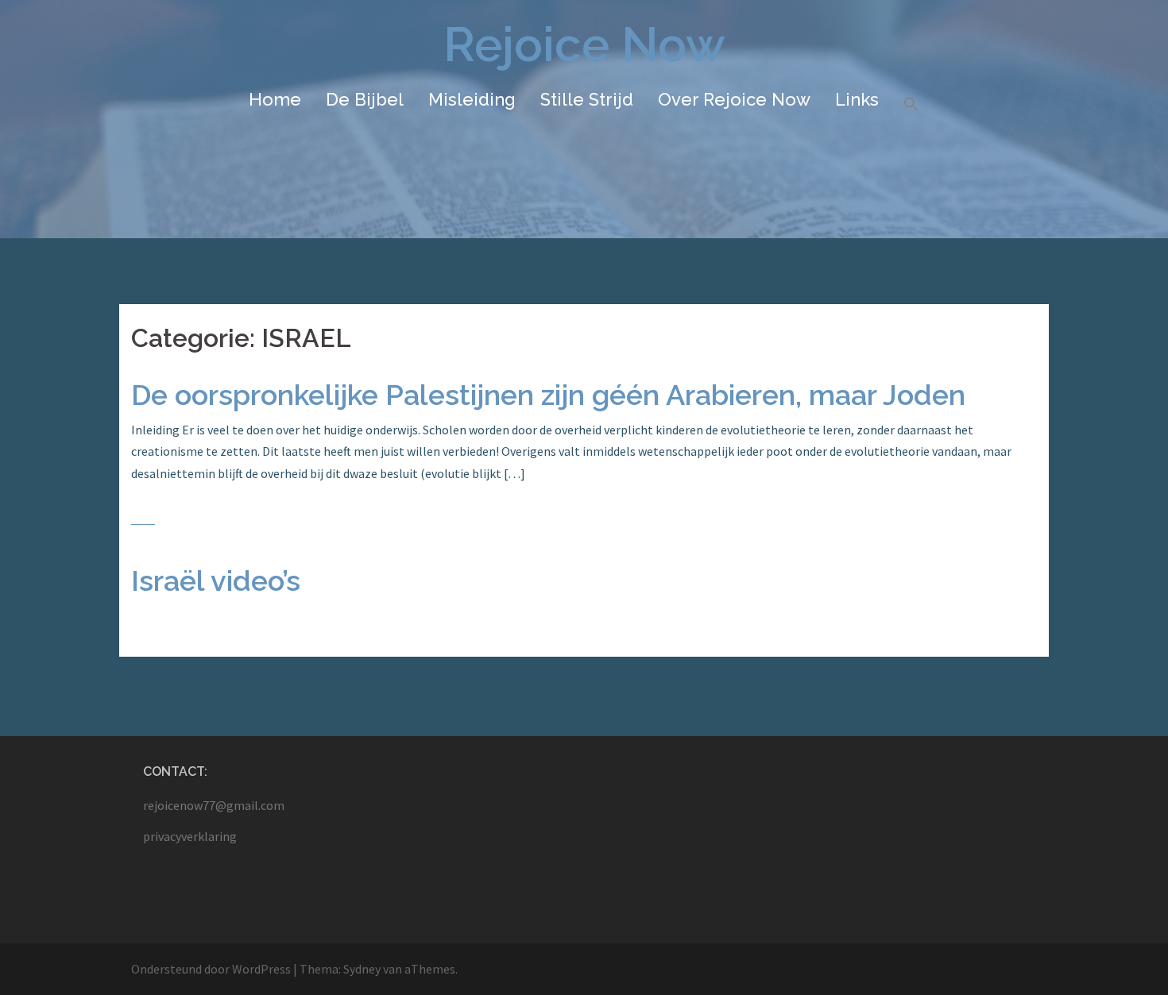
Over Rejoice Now (734, 99)
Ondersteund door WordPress (211, 969)
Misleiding (472, 99)
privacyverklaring (190, 836)
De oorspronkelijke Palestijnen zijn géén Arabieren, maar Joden (548, 394)
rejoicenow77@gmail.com (213, 805)
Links (857, 99)
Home (275, 99)
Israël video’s (215, 580)
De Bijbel (365, 99)
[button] (911, 105)
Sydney (362, 969)
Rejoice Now (584, 44)
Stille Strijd (586, 99)
